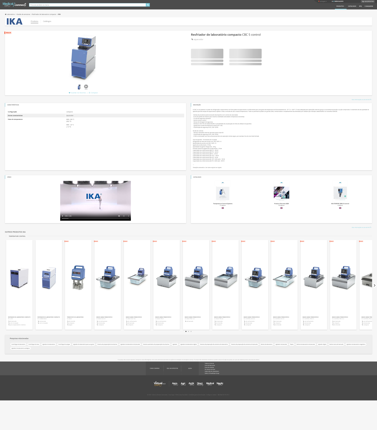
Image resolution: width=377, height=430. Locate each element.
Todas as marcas (209, 363)
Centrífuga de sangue (64, 344)
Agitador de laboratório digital (188, 344)
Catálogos (352, 6)
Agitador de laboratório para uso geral (83, 344)
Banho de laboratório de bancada (306, 344)
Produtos (340, 6)
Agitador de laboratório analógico (20, 348)
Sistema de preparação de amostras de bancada (244, 344)
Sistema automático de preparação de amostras (156, 344)
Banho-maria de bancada (336, 344)
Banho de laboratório (266, 344)
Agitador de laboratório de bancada (130, 344)
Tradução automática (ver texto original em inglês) (207, 167)
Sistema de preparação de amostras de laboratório (214, 344)
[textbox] (87, 5)
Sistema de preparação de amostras (107, 344)
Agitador (174, 344)
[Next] (374, 285)
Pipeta (291, 344)
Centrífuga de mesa (33, 344)
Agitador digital (322, 344)
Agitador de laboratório (48, 344)
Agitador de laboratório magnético (355, 344)
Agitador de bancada (281, 344)
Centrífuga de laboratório (18, 344)
